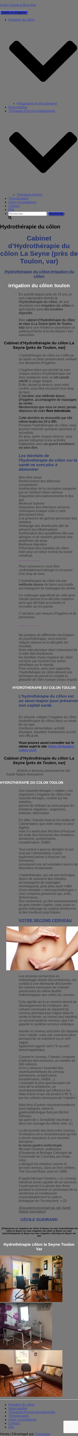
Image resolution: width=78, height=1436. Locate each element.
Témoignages (18, 198)
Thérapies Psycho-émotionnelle (31, 1412)
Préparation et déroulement (37, 103)
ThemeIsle (42, 1434)
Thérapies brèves (29, 194)
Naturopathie (17, 107)
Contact (14, 206)
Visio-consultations (22, 202)
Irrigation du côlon (21, 1404)
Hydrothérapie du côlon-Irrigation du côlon (39, 273)
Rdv (11, 209)
